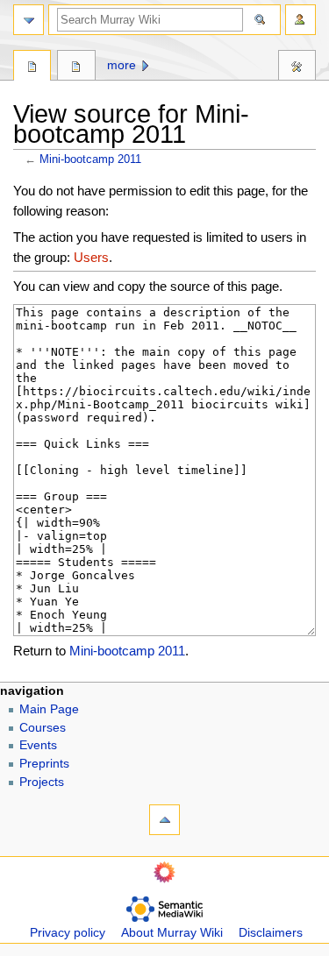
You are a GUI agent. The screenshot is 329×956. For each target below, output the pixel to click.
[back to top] (164, 819)
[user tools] (300, 19)
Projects (41, 782)
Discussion (76, 67)
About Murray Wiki (172, 932)
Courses (42, 727)
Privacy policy (67, 932)
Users (91, 257)
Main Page (49, 709)
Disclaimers (271, 932)
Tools (297, 67)
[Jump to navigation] (28, 19)
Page (32, 67)
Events (38, 745)
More (121, 65)
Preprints (44, 763)
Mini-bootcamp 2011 (90, 159)
